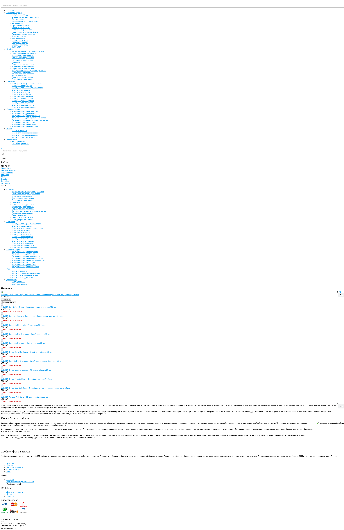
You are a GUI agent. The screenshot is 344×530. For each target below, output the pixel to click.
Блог (8, 471)
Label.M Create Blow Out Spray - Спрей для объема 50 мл (26, 352)
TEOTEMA (16, 47)
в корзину (6, 299)
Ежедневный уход (20, 15)
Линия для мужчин (20, 40)
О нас (9, 494)
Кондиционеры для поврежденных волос (30, 120)
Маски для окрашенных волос (25, 135)
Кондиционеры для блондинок (25, 126)
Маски (9, 128)
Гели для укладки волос (22, 60)
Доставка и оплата (14, 467)
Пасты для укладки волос (23, 64)
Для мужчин (11, 139)
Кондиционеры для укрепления (26, 116)
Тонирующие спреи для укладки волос (29, 70)
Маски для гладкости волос (24, 137)
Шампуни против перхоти (23, 105)
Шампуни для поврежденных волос (27, 88)
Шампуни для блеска (21, 92)
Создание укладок (20, 43)
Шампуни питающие (21, 90)
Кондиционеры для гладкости (25, 111)
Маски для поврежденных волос (26, 133)
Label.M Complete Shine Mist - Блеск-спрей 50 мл (22, 325)
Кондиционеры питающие (23, 122)
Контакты (10, 496)
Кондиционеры (13, 109)
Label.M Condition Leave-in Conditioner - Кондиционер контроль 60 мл (31, 316)
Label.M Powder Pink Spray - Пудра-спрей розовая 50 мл (26, 397)
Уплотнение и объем (21, 28)
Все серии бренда (14, 13)
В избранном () (13, 484)
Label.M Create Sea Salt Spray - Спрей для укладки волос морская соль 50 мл (35, 388)
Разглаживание (18, 38)
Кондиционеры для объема (24, 124)
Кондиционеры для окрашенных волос (29, 118)
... (342, 292)
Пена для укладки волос (22, 77)
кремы (124, 411)
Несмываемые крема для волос (26, 53)
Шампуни (10, 81)
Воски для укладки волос (23, 58)
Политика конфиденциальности (20, 482)
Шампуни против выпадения (24, 107)
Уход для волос (18, 141)
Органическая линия (21, 25)
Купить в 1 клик (8, 302)
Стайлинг (10, 49)
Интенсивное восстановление (25, 21)
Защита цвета (18, 19)
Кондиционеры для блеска (23, 113)
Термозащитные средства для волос (28, 51)
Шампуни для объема (21, 94)
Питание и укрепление (22, 30)
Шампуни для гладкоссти (23, 103)
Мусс (152, 435)
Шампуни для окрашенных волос (26, 83)
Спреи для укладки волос (23, 68)
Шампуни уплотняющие (22, 96)
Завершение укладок (21, 45)
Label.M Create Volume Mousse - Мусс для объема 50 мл (26, 370)
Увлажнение (17, 23)
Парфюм (16, 62)
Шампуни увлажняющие (22, 98)
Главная (10, 10)
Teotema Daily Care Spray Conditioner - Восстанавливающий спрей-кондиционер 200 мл (40, 295)
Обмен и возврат (13, 469)
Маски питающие (19, 131)
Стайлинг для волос (20, 143)
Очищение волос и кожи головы (26, 17)
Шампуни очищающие (22, 86)
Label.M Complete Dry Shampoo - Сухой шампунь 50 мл (25, 334)
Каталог (9, 465)
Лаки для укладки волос (22, 79)
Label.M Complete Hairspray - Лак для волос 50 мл (23, 343)
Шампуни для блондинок (23, 101)
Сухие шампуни (19, 75)
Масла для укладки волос (23, 55)
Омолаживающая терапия (23, 34)
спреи (117, 411)
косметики (271, 456)
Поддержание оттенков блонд (25, 32)
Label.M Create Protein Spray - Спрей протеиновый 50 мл (26, 379)
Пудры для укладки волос (23, 73)
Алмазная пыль (19, 36)
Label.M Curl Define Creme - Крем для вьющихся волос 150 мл (28, 307)
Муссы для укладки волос (23, 66)
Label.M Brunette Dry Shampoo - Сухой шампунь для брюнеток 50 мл (31, 361)
